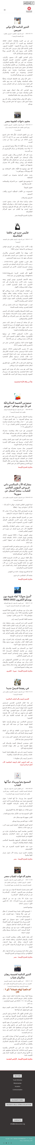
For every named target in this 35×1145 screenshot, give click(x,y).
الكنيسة (11, 497)
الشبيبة (15, 497)
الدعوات (19, 33)
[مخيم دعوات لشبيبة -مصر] (17, 115)
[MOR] (20, 9)
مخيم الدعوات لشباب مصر (17, 876)
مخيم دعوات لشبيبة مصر (17, 121)
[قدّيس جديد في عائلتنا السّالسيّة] (17, 226)
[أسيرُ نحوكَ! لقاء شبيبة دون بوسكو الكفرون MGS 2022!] (17, 590)
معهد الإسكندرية (10, 794)
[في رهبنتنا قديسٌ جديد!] (17, 682)
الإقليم (19, 788)
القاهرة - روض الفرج (8, 791)
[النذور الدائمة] (17, 968)
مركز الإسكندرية (18, 885)
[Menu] (5, 10)
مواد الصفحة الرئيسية (13, 986)
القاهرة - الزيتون (12, 33)
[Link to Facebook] (8, 1143)
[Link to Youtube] (6, 1143)
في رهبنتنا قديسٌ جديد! (17, 688)
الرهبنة (15, 239)
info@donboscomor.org (17, 1124)
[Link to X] (4, 1143)
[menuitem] (5, 10)
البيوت (19, 603)
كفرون (8, 606)
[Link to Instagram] (11, 1143)
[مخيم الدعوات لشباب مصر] (17, 870)
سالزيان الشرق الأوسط (16, 983)
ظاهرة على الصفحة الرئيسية (16, 127)
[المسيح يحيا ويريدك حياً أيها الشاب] (17, 775)
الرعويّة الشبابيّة (12, 409)
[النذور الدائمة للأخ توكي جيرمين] (17, 21)
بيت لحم (25, 983)
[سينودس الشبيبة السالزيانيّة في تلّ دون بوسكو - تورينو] (17, 396)
